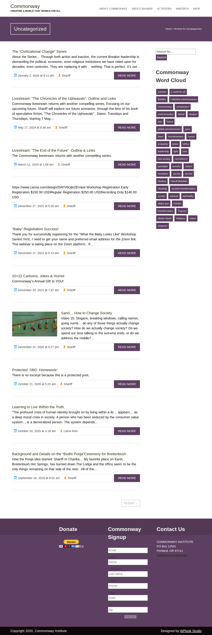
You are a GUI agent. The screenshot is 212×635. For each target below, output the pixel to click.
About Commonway (113, 8)
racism (188, 166)
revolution (163, 173)
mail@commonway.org (172, 555)
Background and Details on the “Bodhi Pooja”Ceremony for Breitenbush (69, 454)
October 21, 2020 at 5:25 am (36, 384)
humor (191, 136)
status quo (163, 203)
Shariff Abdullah (179, 181)
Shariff (65, 75)
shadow (162, 181)
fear (160, 121)
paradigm (163, 166)
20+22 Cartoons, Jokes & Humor (38, 276)
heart (160, 136)
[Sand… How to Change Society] (34, 324)
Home (169, 28)
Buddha (162, 99)
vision (193, 218)
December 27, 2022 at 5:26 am (38, 206)
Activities (164, 8)
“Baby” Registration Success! (35, 229)
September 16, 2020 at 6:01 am (38, 478)
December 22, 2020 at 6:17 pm (38, 347)
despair (193, 114)
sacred (176, 173)
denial (181, 114)
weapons (162, 225)
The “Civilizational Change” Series (39, 51)
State (111, 592)
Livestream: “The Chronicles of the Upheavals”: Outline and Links (64, 98)
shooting (162, 188)
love (185, 151)
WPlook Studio (191, 631)
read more (127, 75)
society (161, 196)
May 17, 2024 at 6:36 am (34, 127)
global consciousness (169, 129)
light (176, 151)
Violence (180, 218)
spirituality (188, 196)
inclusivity (163, 144)
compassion (182, 106)
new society (164, 158)
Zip (110, 604)
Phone (112, 580)
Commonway (25, 6)
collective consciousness (183, 99)
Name (112, 557)
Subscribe (130, 616)
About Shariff (142, 8)
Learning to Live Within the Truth (38, 407)
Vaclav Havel (164, 218)
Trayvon (182, 211)
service (188, 173)
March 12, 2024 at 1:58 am (35, 164)
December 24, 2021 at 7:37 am (38, 290)
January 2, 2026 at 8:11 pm (35, 75)
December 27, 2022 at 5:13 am (38, 253)
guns (187, 129)
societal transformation (183, 188)
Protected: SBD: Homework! (34, 370)
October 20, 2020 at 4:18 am (36, 431)
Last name (115, 568)
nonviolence (181, 158)
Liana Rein (70, 431)
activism (162, 91)
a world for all (178, 91)
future (170, 121)
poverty (176, 166)
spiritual (174, 196)
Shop (196, 8)
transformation (165, 211)
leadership (163, 151)
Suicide (177, 203)
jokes (175, 144)
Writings (182, 8)
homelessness (175, 136)
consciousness (165, 114)
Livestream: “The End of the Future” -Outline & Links (53, 150)
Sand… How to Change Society (86, 313)
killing (186, 144)
